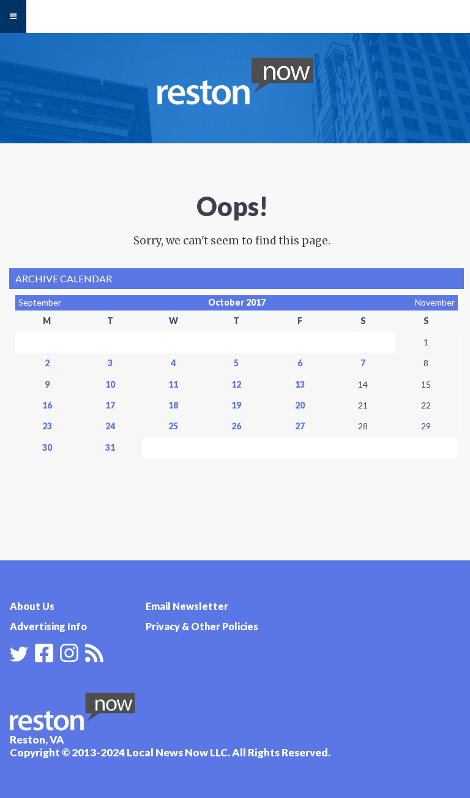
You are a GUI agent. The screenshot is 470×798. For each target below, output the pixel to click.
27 (300, 426)
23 (47, 426)
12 (236, 384)
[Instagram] (69, 651)
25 (173, 426)
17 (110, 405)
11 (173, 384)
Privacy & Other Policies (202, 626)
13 (300, 384)
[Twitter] (19, 654)
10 (110, 384)
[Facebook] (44, 651)
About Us (32, 606)
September (39, 302)
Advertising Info (48, 626)
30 (47, 447)
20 (300, 405)
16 (47, 405)
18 (173, 405)
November (435, 302)
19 (236, 405)
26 (236, 426)
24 (110, 426)
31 (110, 447)
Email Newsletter (187, 606)
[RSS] (94, 651)
